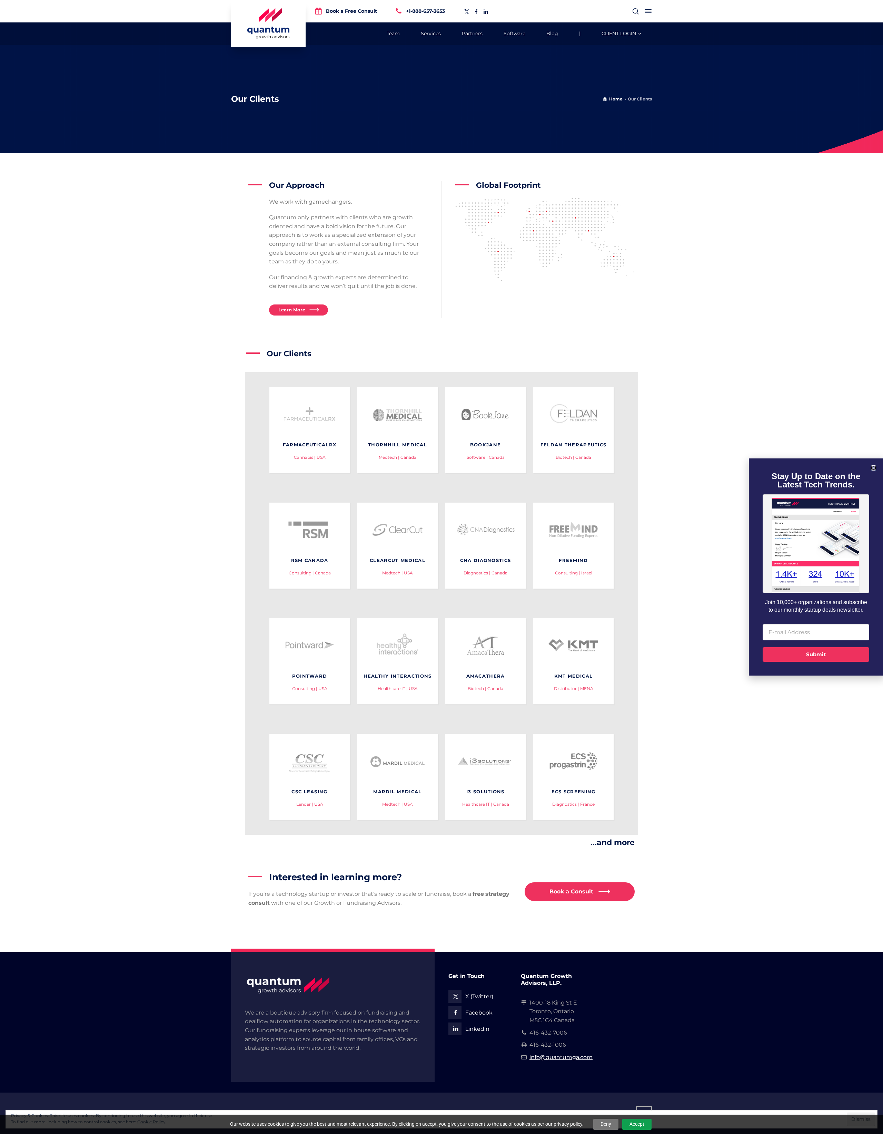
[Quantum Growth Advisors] (268, 23)
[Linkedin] (486, 12)
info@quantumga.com (561, 1057)
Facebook (479, 1012)
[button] (873, 468)
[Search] (636, 11)
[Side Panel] (647, 11)
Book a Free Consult (351, 11)
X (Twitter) (479, 996)
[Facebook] (476, 12)
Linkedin (477, 1029)
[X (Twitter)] (466, 12)
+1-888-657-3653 (425, 11)
